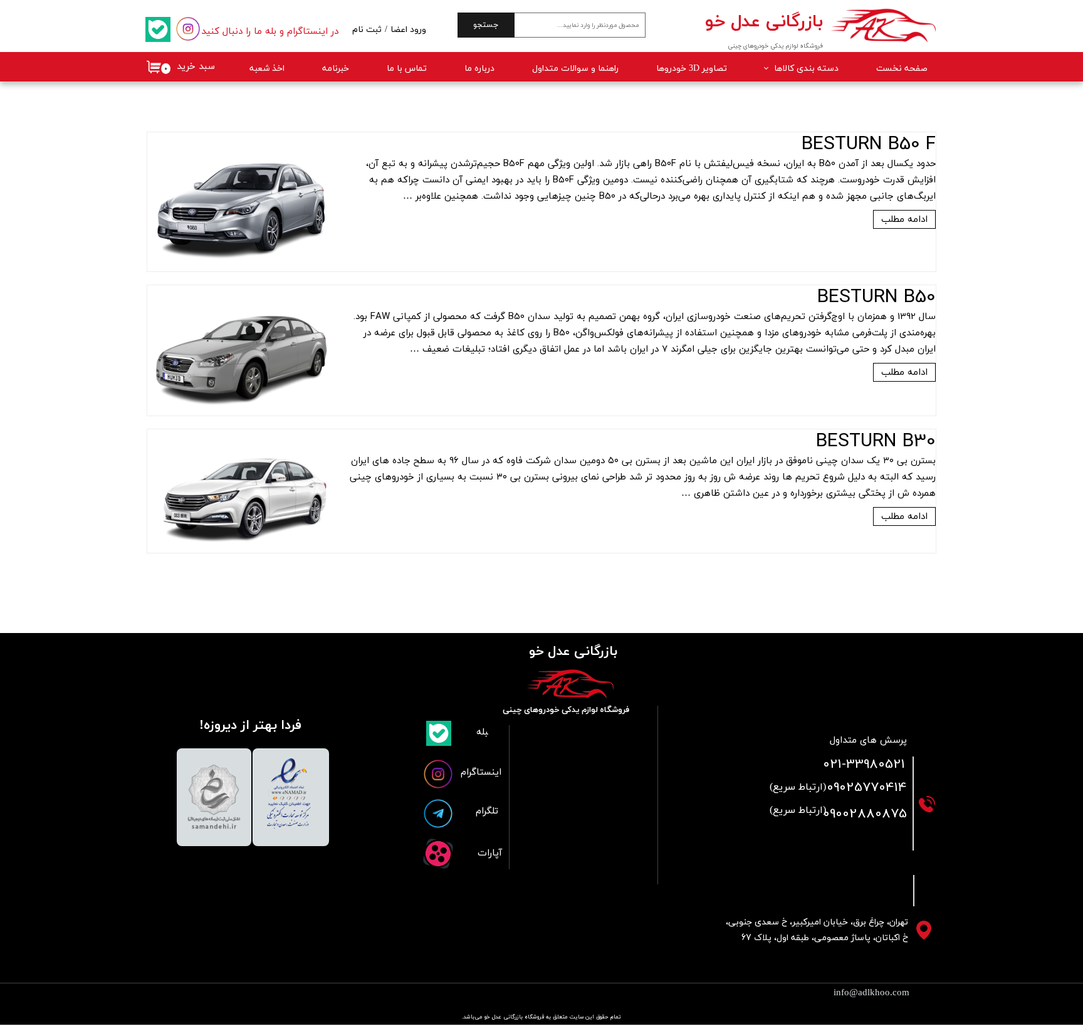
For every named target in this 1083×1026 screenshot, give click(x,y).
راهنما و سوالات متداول (575, 69)
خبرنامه (335, 69)
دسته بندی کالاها (806, 69)
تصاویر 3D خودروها (691, 69)
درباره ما (479, 69)
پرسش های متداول (868, 740)
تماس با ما (407, 69)
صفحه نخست (902, 69)
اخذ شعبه (267, 69)
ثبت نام (367, 30)
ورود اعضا (408, 30)
